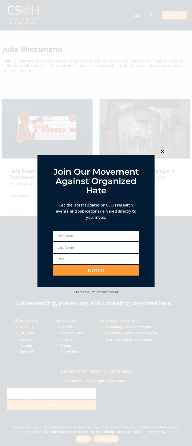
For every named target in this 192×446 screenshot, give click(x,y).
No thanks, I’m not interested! (96, 292)
